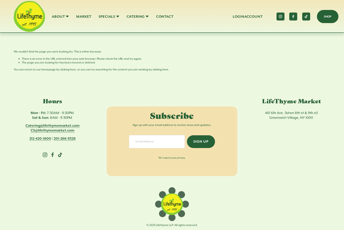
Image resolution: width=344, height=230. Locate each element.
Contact (165, 16)
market (84, 16)
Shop (327, 16)
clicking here (68, 69)
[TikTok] (306, 16)
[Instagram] (280, 16)
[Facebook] (293, 16)
